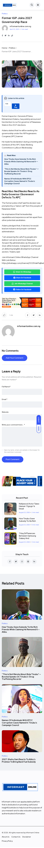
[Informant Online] (9, 4)
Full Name (6, 387)
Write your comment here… (13, 425)
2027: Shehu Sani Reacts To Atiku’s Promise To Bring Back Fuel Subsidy (19, 760)
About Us (5, 837)
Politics (12, 48)
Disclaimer (26, 837)
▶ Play (15, 106)
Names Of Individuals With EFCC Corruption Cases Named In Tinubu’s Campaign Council (19, 723)
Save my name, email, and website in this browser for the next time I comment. (22, 451)
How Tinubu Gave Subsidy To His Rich (27, 519)
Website (5, 412)
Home (4, 48)
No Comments (10, 350)
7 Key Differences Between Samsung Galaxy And (27, 536)
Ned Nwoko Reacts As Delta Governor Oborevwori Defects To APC (20, 194)
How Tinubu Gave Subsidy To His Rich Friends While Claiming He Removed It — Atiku (21, 161)
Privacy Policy (7, 841)
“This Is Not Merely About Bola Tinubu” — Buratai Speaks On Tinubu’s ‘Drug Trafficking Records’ (21, 677)
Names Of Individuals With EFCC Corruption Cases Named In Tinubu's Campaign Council (19, 181)
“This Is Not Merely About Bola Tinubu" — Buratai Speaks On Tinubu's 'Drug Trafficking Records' (21, 171)
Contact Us (15, 837)
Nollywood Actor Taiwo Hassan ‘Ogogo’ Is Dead (29, 506)
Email (4, 399)
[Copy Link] (12, 35)
